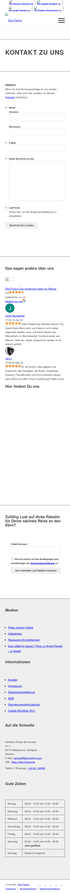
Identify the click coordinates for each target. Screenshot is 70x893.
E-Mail (12, 142)
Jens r (8, 358)
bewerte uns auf (13, 301)
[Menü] (60, 20)
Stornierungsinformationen (24, 704)
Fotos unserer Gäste (20, 627)
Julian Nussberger (15, 315)
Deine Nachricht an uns (21, 158)
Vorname (13, 112)
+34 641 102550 (36, 768)
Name (12, 107)
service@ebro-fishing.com (28, 758)
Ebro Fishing (23, 884)
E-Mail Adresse (20, 544)
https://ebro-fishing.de (23, 762)
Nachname (15, 126)
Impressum (15, 686)
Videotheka (15, 634)
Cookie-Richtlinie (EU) (21, 711)
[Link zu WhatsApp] (62, 884)
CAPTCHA (14, 208)
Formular (10, 97)
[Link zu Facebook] (39, 884)
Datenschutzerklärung (42, 563)
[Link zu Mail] (56, 884)
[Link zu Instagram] (45, 884)
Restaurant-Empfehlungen (24, 640)
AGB (11, 698)
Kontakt (12, 680)
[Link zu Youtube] (51, 884)
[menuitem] (11, 888)
